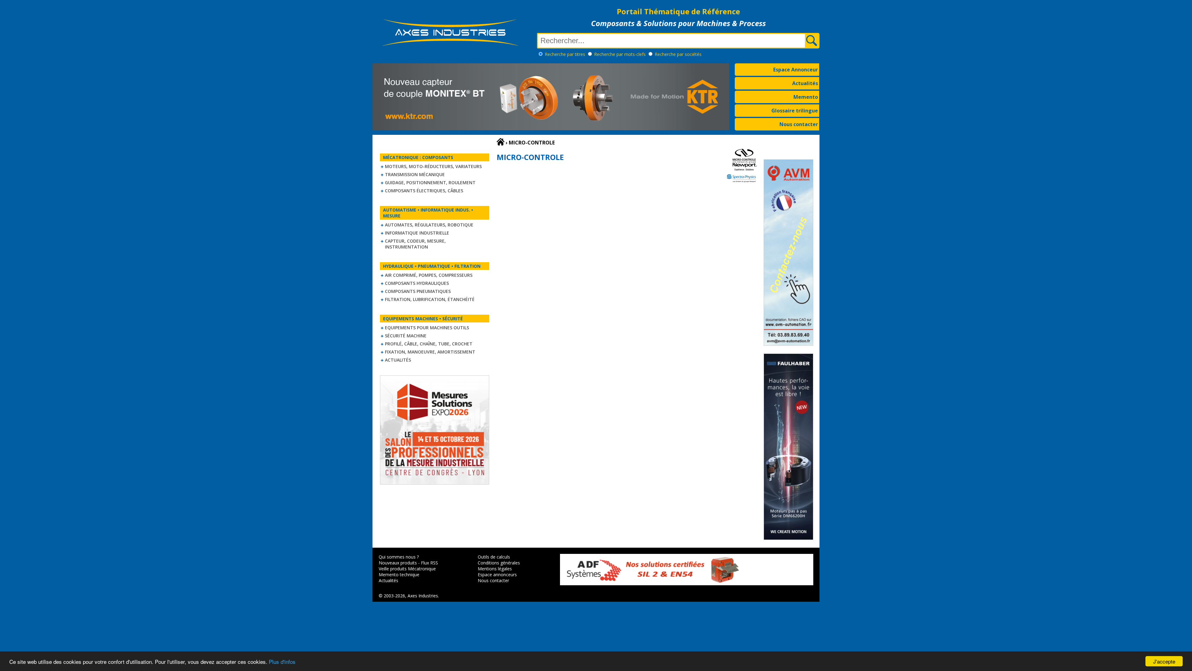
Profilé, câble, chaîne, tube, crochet (428, 344)
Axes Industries (423, 596)
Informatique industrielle (417, 233)
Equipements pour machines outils (427, 328)
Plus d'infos (282, 661)
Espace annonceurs (497, 574)
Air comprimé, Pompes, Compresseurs (428, 275)
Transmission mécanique (415, 174)
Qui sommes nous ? (399, 557)
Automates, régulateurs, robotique (429, 225)
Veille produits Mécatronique (407, 569)
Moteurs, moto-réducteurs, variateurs (433, 166)
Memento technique (399, 574)
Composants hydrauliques (417, 283)
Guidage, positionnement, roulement (430, 182)
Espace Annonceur (795, 69)
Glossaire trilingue (794, 110)
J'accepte (1164, 661)
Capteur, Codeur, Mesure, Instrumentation (415, 244)
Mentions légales (495, 569)
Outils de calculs (494, 557)
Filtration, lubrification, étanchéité (430, 299)
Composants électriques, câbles (424, 191)
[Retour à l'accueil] (500, 142)
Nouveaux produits (398, 563)
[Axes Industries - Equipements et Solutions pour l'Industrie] (450, 46)
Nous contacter (798, 124)
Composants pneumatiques (418, 291)
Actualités (805, 83)
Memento (805, 97)
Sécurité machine (406, 336)
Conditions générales (499, 563)
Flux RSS (429, 563)
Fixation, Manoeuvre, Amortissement (430, 352)
